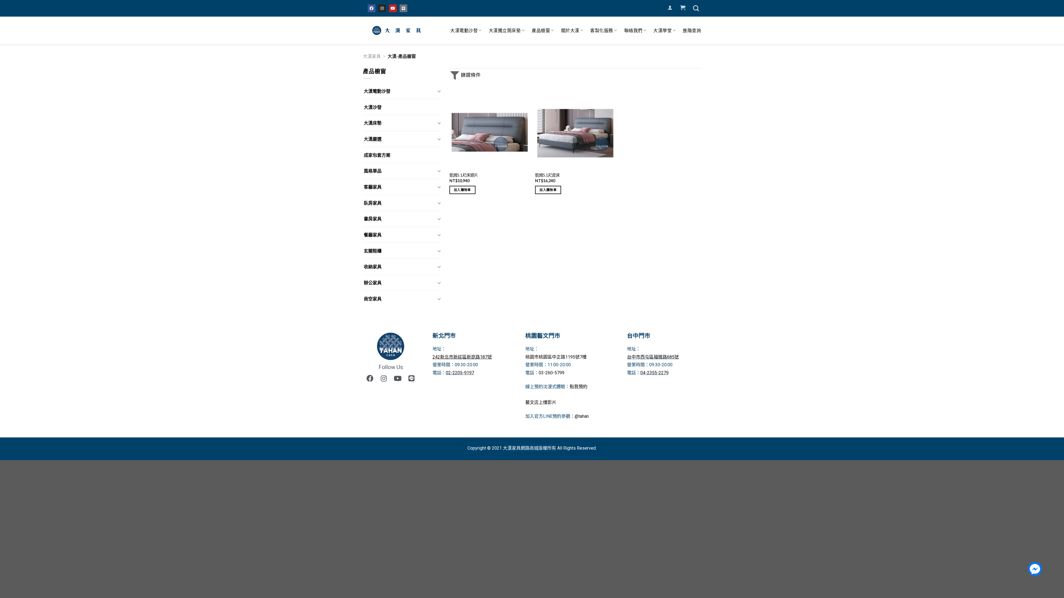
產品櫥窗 (541, 30)
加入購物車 (462, 190)
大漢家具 (372, 56)
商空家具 (373, 298)
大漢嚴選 (373, 138)
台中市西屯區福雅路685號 (653, 357)
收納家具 (373, 266)
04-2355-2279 (654, 372)
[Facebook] (371, 8)
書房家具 (373, 218)
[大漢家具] (397, 30)
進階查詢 (692, 30)
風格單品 (373, 170)
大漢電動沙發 (464, 30)
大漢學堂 (662, 30)
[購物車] (682, 8)
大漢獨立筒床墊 (505, 30)
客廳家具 (373, 186)
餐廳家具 (373, 234)
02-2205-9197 (460, 372)
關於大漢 (570, 30)
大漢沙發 (373, 107)
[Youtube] (393, 8)
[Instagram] (382, 8)
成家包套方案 (377, 155)
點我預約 (578, 386)
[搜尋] (696, 8)
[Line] (403, 8)
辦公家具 (373, 282)
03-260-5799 (551, 372)
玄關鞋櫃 (373, 250)
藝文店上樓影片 (540, 402)
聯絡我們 (633, 30)
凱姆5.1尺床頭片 (463, 175)
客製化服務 (601, 30)
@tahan (582, 416)
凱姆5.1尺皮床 (547, 175)
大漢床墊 (373, 122)
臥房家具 (373, 202)
